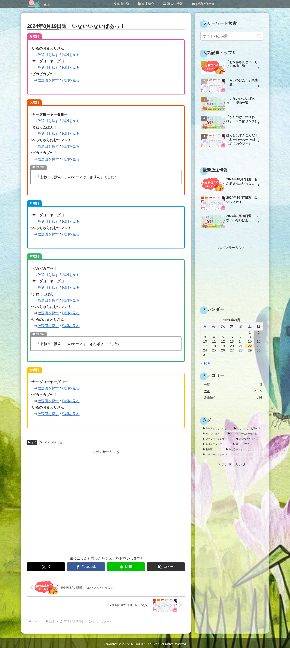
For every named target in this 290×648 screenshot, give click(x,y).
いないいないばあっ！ (55, 442)
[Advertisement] (106, 502)
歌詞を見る (71, 55)
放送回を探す (48, 55)
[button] (166, 566)
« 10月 (205, 363)
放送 (33, 442)
